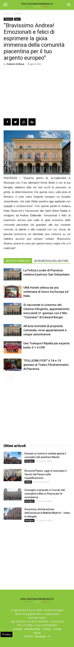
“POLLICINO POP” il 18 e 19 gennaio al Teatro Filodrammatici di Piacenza (46, 365)
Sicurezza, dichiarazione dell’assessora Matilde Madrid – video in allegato (47, 513)
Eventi (28, 482)
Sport (17, 19)
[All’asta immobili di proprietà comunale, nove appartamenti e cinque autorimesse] (13, 330)
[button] (69, 5)
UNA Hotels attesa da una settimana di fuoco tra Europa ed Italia (45, 292)
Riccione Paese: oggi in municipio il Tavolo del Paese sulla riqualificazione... (45, 474)
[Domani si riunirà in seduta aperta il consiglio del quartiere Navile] (13, 458)
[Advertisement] (37, 93)
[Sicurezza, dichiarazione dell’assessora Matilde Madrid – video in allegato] (13, 513)
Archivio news (32, 629)
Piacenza (17, 13)
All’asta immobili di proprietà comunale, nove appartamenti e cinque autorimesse (45, 330)
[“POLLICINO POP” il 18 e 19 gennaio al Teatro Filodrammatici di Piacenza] (13, 365)
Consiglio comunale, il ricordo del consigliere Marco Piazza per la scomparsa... (44, 494)
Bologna (29, 461)
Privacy (47, 629)
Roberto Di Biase (15, 64)
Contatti (17, 629)
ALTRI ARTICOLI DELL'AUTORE (51, 260)
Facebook (40, 636)
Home (7, 13)
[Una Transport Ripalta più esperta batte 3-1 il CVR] (13, 347)
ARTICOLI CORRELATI (18, 260)
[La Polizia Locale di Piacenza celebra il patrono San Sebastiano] (13, 274)
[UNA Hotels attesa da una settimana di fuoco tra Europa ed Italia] (13, 292)
